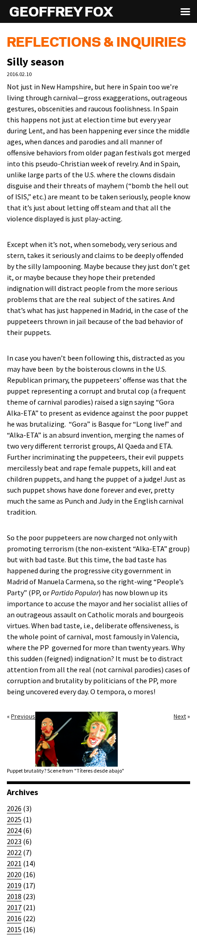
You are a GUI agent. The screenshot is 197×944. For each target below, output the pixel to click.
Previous (23, 716)
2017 (14, 907)
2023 (14, 841)
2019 (14, 885)
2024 (14, 830)
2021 (14, 863)
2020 (14, 874)
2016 (14, 918)
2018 (14, 896)
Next (180, 716)
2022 (14, 852)
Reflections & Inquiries (96, 43)
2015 (14, 929)
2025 (14, 819)
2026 (14, 808)
